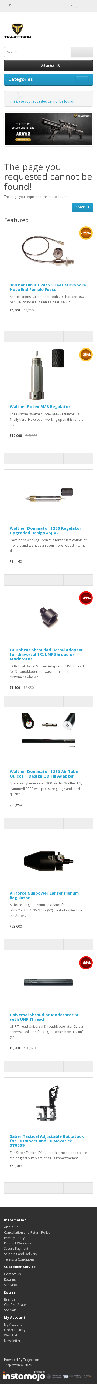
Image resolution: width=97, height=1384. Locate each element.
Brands (9, 1299)
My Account (13, 1324)
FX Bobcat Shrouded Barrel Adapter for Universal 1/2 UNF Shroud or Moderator (46, 654)
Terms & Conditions (19, 1259)
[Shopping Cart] (82, 5)
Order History (14, 1330)
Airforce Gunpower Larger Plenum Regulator (44, 895)
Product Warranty (17, 1243)
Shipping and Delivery (20, 1254)
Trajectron (31, 1359)
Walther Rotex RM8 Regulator (40, 406)
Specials (10, 1310)
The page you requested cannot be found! (42, 101)
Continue (82, 207)
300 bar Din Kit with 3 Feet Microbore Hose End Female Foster (48, 287)
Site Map (10, 1285)
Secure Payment (16, 1248)
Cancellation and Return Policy (27, 1232)
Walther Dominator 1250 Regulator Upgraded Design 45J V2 (45, 530)
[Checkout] (88, 5)
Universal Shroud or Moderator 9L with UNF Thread (44, 1017)
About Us (11, 1227)
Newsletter (12, 1340)
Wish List (10, 1335)
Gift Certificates (15, 1304)
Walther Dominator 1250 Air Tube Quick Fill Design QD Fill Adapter (44, 774)
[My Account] (69, 5)
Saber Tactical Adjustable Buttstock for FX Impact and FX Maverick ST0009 (47, 1141)
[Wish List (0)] (76, 5)
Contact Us (12, 1274)
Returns (10, 1279)
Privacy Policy (14, 1238)
